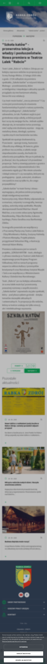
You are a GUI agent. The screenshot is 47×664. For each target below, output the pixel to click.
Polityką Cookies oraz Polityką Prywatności (14, 641)
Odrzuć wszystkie (23, 654)
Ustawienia (23, 647)
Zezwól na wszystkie (23, 660)
